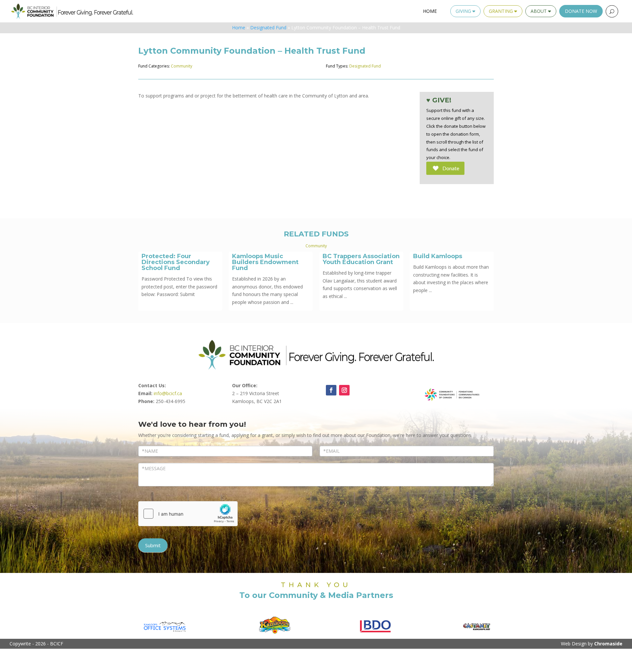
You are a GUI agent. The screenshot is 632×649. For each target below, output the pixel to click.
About (539, 11)
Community (181, 66)
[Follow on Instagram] (344, 390)
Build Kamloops (437, 256)
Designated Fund (268, 27)
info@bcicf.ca (168, 393)
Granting (501, 11)
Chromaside (608, 643)
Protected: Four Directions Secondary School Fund (176, 262)
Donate (450, 168)
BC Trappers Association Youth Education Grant (361, 259)
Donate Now (581, 11)
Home (430, 11)
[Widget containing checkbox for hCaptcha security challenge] (188, 513)
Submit (153, 545)
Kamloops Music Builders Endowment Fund (265, 262)
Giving (464, 11)
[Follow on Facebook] (331, 390)
